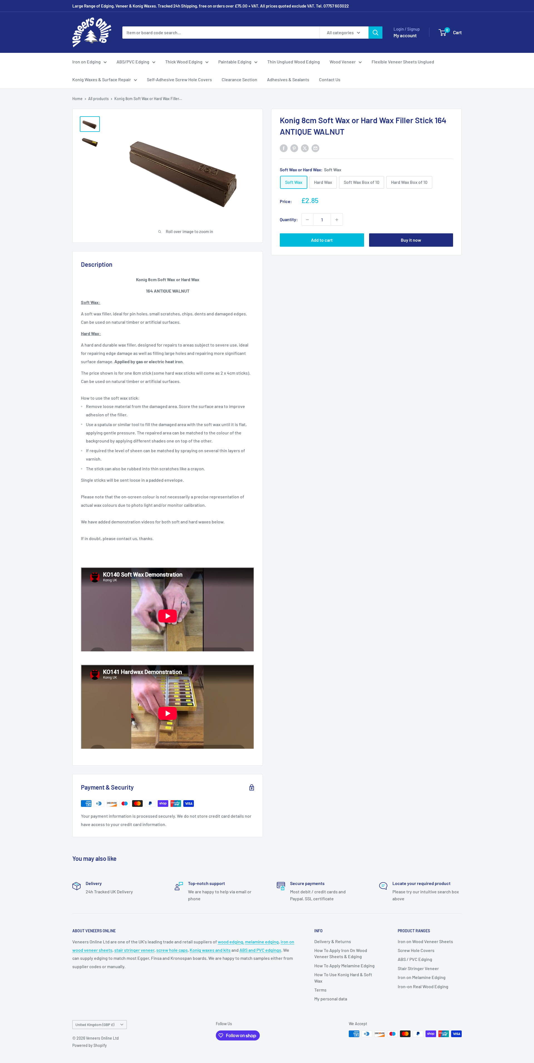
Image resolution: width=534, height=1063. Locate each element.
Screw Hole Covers (416, 950)
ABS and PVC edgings (260, 950)
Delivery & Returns (332, 941)
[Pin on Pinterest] (294, 148)
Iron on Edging (86, 61)
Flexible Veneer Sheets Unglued (403, 61)
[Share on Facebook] (284, 148)
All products (98, 98)
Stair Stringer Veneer (418, 968)
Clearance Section (239, 79)
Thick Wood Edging (183, 61)
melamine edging (262, 941)
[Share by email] (315, 148)
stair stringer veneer (134, 950)
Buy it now (411, 240)
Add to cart (322, 240)
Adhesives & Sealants (288, 79)
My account (405, 35)
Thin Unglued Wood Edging (293, 61)
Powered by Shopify (89, 1045)
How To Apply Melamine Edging (344, 965)
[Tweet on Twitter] (305, 148)
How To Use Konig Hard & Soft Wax (343, 977)
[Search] (375, 32)
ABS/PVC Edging (133, 61)
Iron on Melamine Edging (422, 977)
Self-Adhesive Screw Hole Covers (179, 79)
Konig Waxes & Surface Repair (101, 79)
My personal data (330, 998)
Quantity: (289, 219)
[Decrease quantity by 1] (307, 220)
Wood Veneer (343, 61)
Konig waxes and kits (210, 950)
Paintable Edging (234, 61)
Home (77, 98)
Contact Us (329, 79)
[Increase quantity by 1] (337, 220)
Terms (320, 989)
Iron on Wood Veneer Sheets (425, 941)
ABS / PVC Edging (415, 959)
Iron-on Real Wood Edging (423, 986)
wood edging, (231, 941)
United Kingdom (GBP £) (94, 1024)
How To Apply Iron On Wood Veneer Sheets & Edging (340, 953)
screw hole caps (172, 950)
